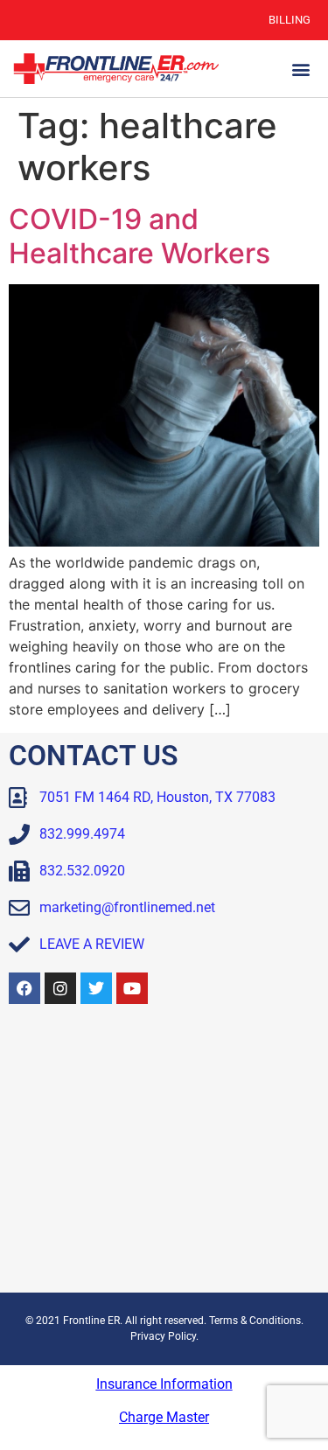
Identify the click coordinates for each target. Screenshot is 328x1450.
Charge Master (164, 1417)
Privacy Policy (163, 1336)
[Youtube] (132, 988)
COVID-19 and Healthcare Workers (139, 235)
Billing (290, 19)
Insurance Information (164, 1384)
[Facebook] (24, 988)
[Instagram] (60, 988)
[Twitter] (96, 988)
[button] (300, 68)
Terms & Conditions (255, 1320)
